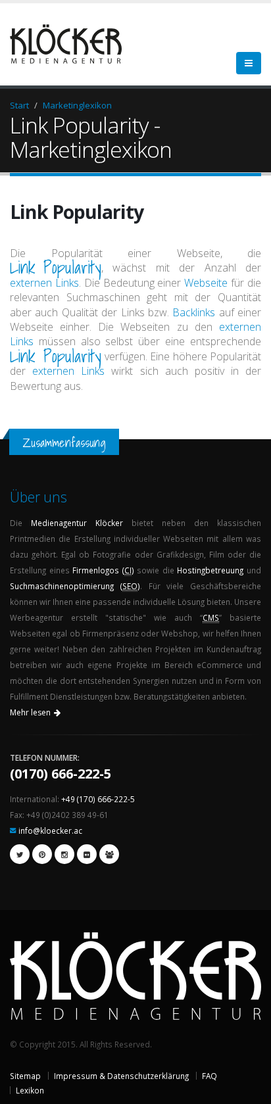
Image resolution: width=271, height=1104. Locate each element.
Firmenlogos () (103, 570)
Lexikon (30, 1090)
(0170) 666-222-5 (60, 773)
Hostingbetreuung (210, 570)
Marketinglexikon (77, 105)
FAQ (209, 1075)
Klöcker (109, 522)
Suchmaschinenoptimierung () (75, 586)
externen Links (44, 283)
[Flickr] (87, 854)
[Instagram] (64, 854)
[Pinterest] (42, 854)
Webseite (206, 283)
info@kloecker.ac (50, 830)
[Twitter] (20, 854)
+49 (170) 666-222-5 (98, 799)
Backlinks (193, 312)
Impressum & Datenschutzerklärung (121, 1075)
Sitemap (25, 1075)
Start (19, 105)
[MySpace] (109, 854)
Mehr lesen (30, 712)
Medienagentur (59, 522)
